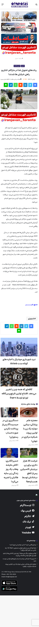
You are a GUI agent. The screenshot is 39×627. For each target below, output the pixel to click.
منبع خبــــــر (31, 304)
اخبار (16, 58)
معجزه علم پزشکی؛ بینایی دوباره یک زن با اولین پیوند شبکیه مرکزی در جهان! (29, 430)
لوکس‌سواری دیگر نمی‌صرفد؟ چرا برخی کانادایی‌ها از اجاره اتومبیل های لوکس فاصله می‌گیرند (19, 554)
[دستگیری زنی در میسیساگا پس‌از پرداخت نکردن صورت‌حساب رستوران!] (9, 412)
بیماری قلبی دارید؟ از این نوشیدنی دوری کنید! (22, 545)
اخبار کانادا (17, 66)
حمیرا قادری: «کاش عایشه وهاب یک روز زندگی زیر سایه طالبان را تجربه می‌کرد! (11, 471)
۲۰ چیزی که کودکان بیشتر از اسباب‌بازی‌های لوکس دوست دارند (19, 560)
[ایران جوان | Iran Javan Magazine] (19, 4)
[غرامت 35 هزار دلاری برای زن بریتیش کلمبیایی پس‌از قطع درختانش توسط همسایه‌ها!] (29, 453)
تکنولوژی (31, 318)
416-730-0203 (11, 574)
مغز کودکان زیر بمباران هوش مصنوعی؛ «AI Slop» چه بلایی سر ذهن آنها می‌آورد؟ (20, 549)
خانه (20, 58)
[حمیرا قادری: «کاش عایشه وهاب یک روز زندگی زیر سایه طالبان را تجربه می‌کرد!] (9, 453)
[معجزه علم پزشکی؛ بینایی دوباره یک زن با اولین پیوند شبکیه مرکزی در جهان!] (29, 412)
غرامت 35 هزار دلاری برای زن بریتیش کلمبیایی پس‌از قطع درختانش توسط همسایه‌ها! (28, 471)
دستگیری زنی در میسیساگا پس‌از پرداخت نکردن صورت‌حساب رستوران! (10, 428)
